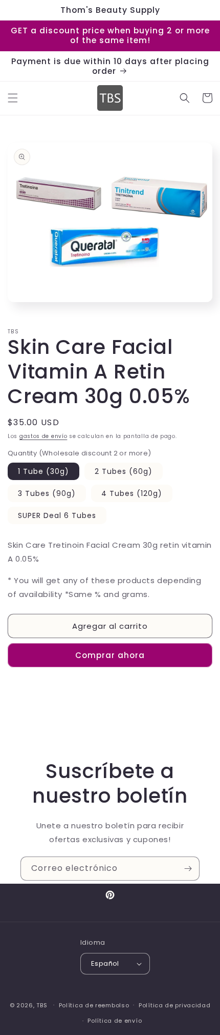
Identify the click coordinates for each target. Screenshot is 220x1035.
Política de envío (114, 1021)
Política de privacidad (174, 1005)
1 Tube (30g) (43, 471)
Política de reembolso (94, 1005)
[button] (13, 98)
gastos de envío (43, 436)
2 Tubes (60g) (123, 471)
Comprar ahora (110, 655)
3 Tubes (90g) (47, 493)
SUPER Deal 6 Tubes (57, 515)
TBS (41, 1005)
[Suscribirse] (188, 869)
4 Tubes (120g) (131, 493)
